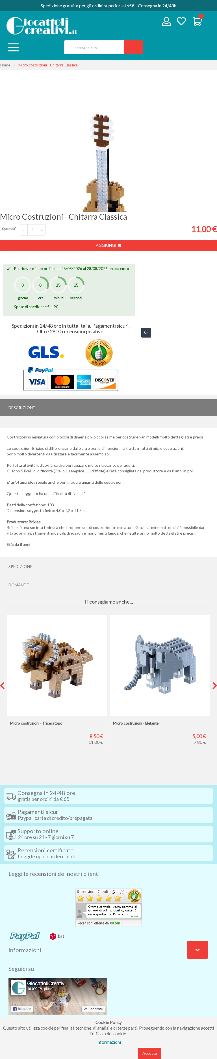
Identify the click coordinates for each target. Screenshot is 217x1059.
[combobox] (92, 47)
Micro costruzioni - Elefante (136, 723)
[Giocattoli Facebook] (57, 995)
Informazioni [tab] (24, 949)
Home (5, 65)
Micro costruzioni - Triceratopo (36, 723)
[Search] (133, 47)
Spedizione (20, 566)
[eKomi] (108, 906)
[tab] (108, 407)
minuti (59, 298)
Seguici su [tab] (21, 968)
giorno (23, 298)
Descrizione (21, 407)
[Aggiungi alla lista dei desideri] (146, 333)
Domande (18, 584)
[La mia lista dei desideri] (181, 21)
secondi (76, 298)
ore (41, 298)
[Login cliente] (166, 22)
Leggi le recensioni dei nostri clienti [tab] (54, 873)
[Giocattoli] (41, 25)
